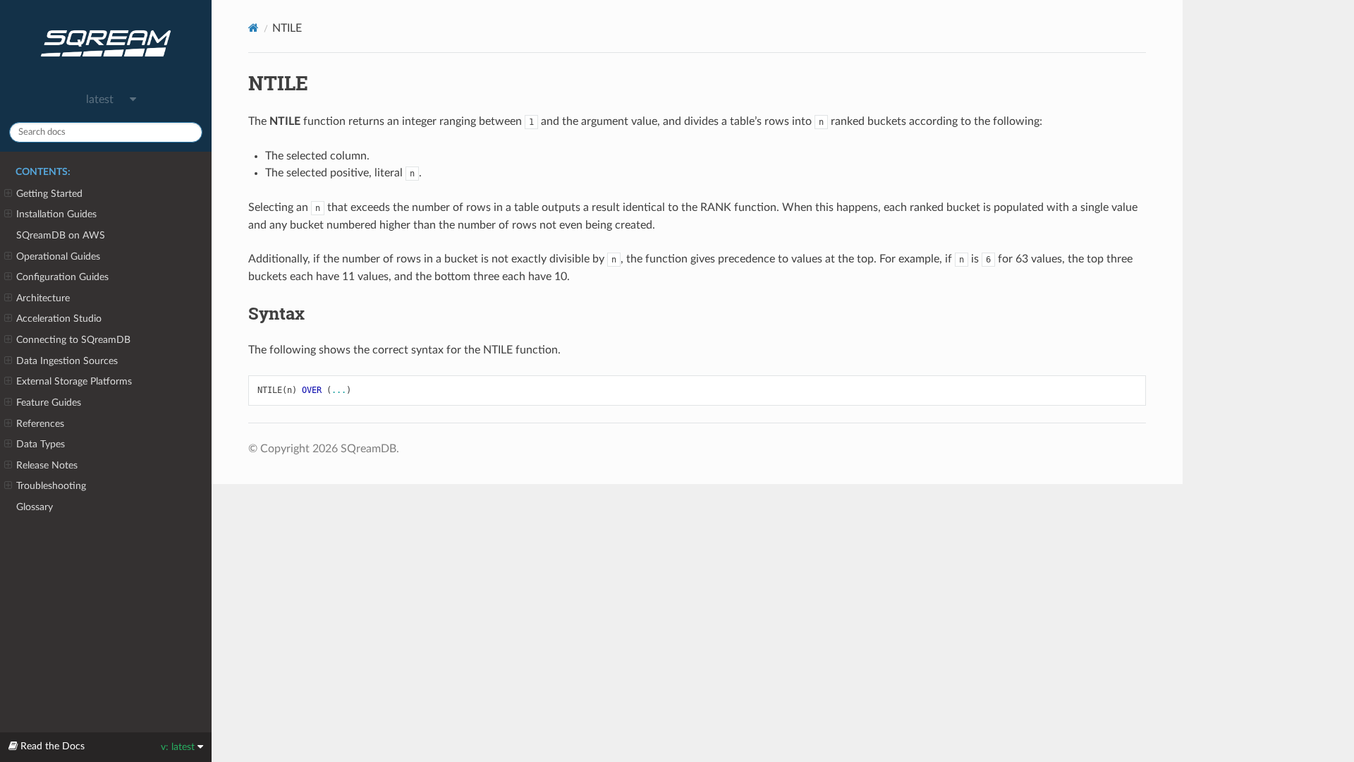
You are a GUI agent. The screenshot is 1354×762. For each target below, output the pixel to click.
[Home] (253, 28)
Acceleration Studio (59, 318)
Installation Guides (56, 214)
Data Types (40, 444)
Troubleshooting (51, 485)
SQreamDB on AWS (60, 235)
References (40, 423)
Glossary (34, 507)
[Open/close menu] (8, 194)
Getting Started (49, 193)
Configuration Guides (62, 277)
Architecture (43, 298)
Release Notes (47, 465)
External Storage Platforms (74, 381)
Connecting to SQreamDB (73, 339)
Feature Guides (48, 402)
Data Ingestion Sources (67, 361)
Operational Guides (58, 256)
